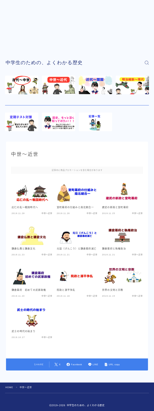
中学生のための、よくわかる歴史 (44, 62)
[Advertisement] (77, 28)
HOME (9, 387)
